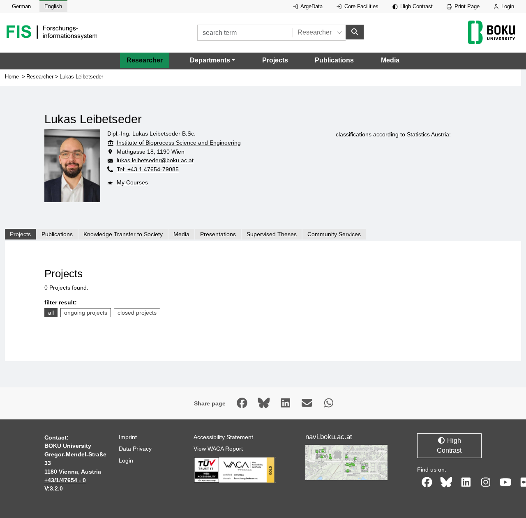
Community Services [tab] (334, 234)
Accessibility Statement (223, 437)
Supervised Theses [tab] (272, 234)
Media (390, 60)
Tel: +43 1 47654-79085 (148, 169)
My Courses (132, 182)
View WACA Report (218, 448)
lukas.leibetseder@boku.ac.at (155, 160)
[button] (212, 60)
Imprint (128, 437)
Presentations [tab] (218, 234)
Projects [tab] (20, 234)
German (21, 6)
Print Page (466, 6)
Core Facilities (360, 6)
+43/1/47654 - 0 (65, 480)
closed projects (137, 312)
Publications (334, 60)
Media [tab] (181, 234)
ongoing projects (85, 312)
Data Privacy (135, 448)
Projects (275, 60)
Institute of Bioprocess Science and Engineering (179, 142)
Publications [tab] (57, 234)
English (53, 6)
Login (507, 6)
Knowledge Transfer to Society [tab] (123, 234)
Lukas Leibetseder (81, 77)
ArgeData (311, 6)
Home (12, 77)
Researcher (145, 60)
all (51, 312)
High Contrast (416, 6)
